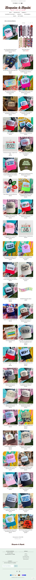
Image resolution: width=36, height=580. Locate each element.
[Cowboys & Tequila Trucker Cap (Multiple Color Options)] (25, 438)
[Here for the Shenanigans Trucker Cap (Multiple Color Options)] (10, 248)
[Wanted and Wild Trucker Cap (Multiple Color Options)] (25, 311)
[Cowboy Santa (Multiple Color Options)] (10, 438)
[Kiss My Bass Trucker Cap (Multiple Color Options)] (25, 500)
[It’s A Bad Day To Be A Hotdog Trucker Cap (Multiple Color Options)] (10, 269)
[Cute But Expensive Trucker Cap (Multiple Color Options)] (10, 227)
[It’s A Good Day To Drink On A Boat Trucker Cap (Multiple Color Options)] (10, 165)
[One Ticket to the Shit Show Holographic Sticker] (10, 82)
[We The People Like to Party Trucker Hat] (10, 354)
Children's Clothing (9, 14)
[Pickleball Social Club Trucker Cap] (10, 417)
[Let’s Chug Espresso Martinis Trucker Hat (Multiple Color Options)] (10, 103)
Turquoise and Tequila (20, 577)
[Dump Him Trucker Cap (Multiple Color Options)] (25, 248)
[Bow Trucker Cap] (10, 479)
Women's (24, 12)
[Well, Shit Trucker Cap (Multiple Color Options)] (25, 417)
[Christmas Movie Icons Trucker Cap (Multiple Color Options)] (25, 206)
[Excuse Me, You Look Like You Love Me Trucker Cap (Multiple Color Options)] (25, 332)
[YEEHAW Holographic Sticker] (25, 290)
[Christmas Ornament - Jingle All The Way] (10, 144)
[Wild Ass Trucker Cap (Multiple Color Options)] (25, 354)
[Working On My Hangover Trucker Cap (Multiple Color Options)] (25, 458)
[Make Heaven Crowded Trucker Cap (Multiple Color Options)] (25, 165)
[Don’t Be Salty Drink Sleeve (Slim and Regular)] (10, 62)
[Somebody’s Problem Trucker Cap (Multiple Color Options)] (10, 206)
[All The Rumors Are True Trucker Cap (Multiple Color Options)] (10, 375)
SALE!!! (14, 16)
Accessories (27, 14)
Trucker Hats (17, 12)
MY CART (20, 3)
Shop (10, 12)
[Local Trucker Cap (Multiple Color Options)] (10, 290)
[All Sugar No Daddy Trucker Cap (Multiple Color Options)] (10, 458)
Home (16, 18)
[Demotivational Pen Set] (10, 332)
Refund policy (26, 559)
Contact (25, 555)
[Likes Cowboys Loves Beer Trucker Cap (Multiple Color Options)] (25, 375)
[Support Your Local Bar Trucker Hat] (10, 311)
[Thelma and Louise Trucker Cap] (25, 124)
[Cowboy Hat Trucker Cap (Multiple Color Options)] (25, 269)
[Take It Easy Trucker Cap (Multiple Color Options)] (25, 479)
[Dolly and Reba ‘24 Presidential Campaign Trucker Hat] (25, 103)
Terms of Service (26, 557)
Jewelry (19, 14)
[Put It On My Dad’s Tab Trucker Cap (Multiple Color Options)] (25, 396)
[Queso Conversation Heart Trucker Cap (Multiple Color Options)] (10, 521)
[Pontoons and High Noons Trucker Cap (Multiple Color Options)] (25, 186)
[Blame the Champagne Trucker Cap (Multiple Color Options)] (25, 82)
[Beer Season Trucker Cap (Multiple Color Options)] (25, 521)
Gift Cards (20, 16)
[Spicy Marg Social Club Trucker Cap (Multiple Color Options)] (10, 396)
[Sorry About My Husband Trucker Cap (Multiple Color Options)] (10, 32)
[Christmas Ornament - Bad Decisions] (25, 227)
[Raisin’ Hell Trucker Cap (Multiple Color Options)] (25, 144)
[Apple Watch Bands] (25, 37)
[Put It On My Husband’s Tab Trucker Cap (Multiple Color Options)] (25, 62)
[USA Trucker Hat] (10, 124)
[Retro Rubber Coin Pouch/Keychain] (10, 186)
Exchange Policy (26, 556)
